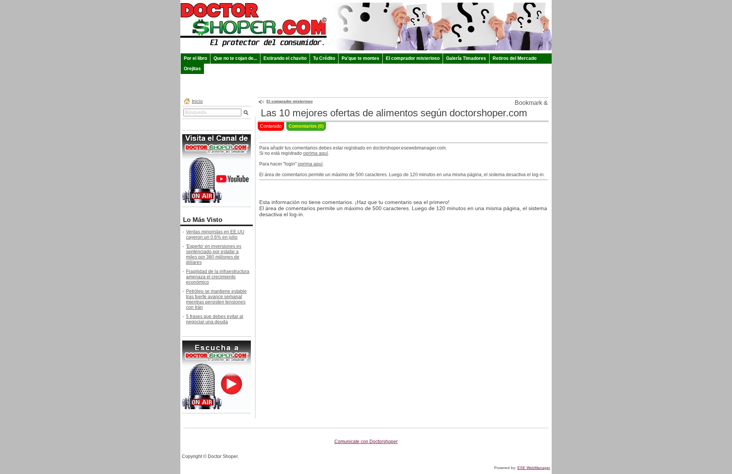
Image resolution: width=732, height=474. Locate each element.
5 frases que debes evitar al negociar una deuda (214, 319)
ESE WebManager (533, 468)
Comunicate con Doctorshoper (366, 441)
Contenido (271, 126)
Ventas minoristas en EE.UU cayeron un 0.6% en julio (215, 234)
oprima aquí (315, 153)
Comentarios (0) (306, 126)
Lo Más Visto (202, 219)
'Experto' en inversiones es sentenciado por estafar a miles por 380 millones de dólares (213, 254)
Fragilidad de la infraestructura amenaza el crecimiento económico (217, 277)
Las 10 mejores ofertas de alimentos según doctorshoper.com (394, 113)
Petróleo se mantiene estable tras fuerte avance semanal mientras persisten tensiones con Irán (216, 299)
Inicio (197, 101)
